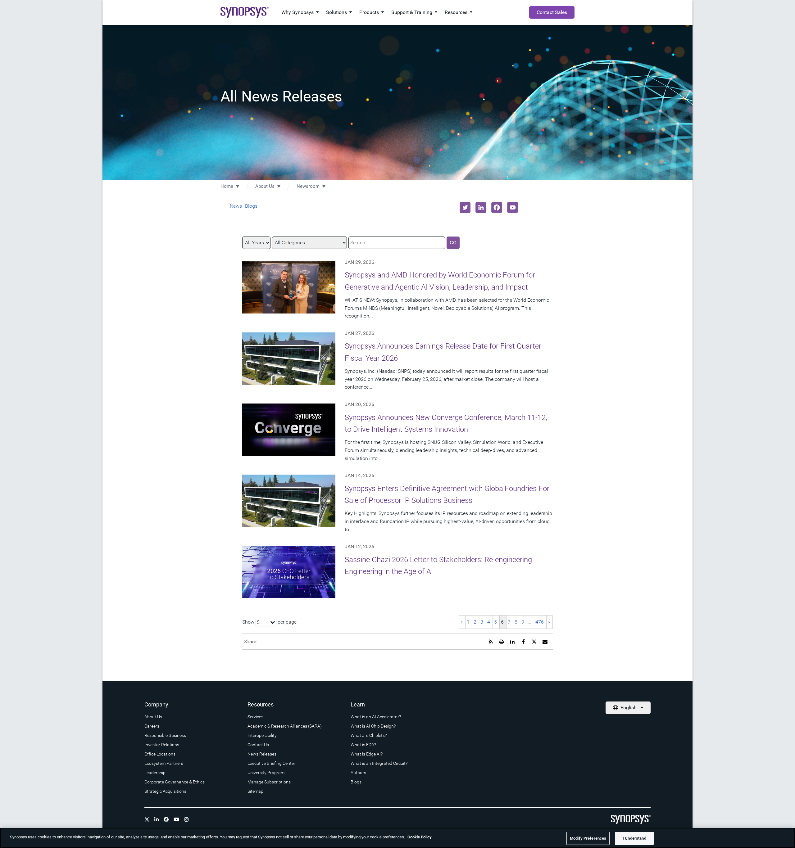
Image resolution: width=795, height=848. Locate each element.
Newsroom (308, 186)
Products (369, 12)
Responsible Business (165, 735)
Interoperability (262, 735)
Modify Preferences (588, 838)
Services (255, 716)
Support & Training (411, 12)
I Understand (634, 838)
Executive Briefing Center (271, 763)
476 (539, 622)
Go (453, 243)
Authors (358, 772)
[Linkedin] (156, 819)
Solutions (336, 12)
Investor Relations (161, 744)
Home (226, 186)
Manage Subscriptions (269, 781)
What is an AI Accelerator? (376, 716)
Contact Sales (552, 12)
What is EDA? (363, 744)
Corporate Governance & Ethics (174, 781)
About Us (265, 186)
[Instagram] (186, 819)
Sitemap (255, 791)
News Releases (262, 753)
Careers (151, 726)
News (236, 206)
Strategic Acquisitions (165, 791)
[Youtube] (176, 819)
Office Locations (159, 753)
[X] (146, 819)
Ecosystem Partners (163, 763)
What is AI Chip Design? (373, 726)
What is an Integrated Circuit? (379, 763)
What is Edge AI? (367, 753)
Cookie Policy (419, 837)
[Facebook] (166, 819)
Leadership (155, 772)
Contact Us (258, 744)
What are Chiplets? (369, 735)
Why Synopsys (297, 12)
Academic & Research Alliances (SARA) (285, 726)
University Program (266, 772)
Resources (456, 12)
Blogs (251, 206)
